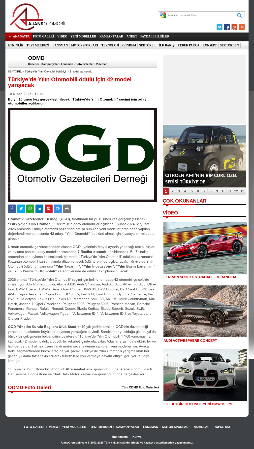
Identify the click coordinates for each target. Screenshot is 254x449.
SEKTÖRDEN (229, 45)
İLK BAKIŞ (166, 45)
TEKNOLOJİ (110, 45)
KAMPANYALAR (111, 36)
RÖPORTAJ (222, 427)
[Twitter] (220, 25)
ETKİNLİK (15, 45)
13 (242, 191)
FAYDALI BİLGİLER (154, 36)
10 (223, 191)
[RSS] (240, 25)
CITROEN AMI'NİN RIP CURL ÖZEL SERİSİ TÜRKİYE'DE (201, 179)
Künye (137, 437)
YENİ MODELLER (83, 36)
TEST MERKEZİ (38, 45)
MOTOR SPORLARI (175, 427)
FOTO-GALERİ (43, 36)
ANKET (132, 36)
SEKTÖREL (147, 45)
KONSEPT (210, 45)
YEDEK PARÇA (188, 45)
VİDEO (62, 36)
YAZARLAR (201, 427)
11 (230, 191)
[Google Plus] (233, 25)
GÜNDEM (129, 45)
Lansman (67, 64)
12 (236, 191)
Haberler (33, 64)
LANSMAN (60, 45)
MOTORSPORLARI (84, 45)
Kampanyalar (50, 64)
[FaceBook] (227, 25)
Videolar (101, 64)
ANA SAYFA (21, 36)
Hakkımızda (120, 437)
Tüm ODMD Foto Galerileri (140, 387)
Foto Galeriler (85, 64)
